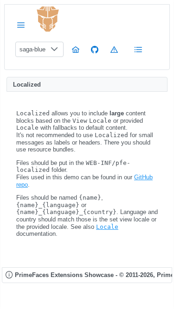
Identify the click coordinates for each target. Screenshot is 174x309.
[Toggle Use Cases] (138, 49)
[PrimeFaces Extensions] (47, 19)
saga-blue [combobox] (32, 49)
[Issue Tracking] (114, 49)
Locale (107, 226)
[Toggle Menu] (21, 24)
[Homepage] (75, 49)
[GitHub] (94, 49)
